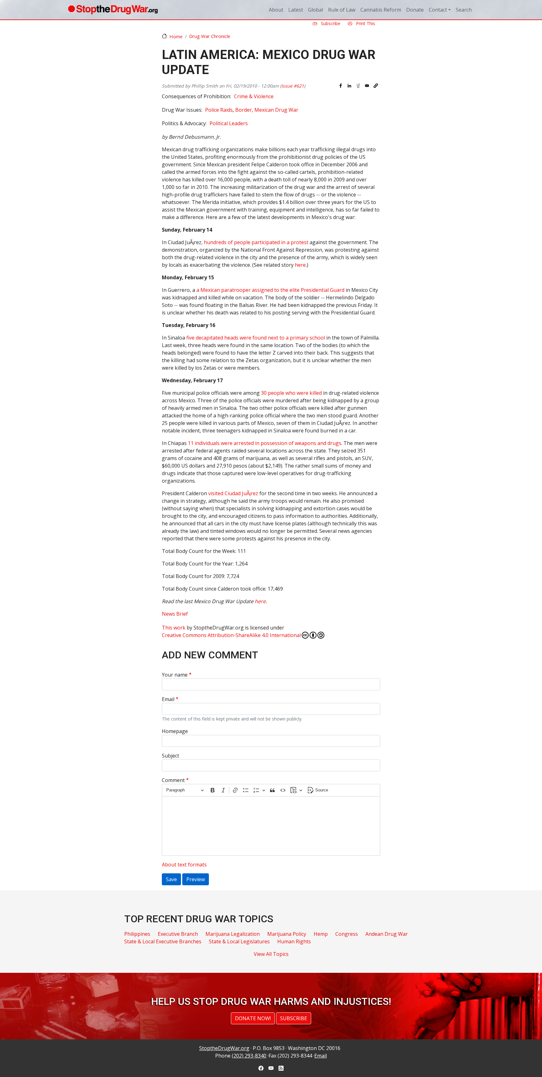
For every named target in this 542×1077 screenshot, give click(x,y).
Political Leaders (229, 123)
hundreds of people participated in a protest (256, 242)
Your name (175, 674)
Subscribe (330, 23)
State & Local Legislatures (239, 941)
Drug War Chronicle (209, 36)
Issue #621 (292, 86)
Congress (346, 933)
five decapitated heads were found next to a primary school (255, 337)
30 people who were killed (291, 392)
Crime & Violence (254, 96)
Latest (295, 9)
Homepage (175, 731)
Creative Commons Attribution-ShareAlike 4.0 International (231, 635)
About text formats (184, 864)
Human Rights (294, 941)
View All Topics (271, 954)
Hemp (321, 933)
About (276, 9)
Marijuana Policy (286, 933)
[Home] (113, 9)
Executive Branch (178, 933)
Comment (173, 780)
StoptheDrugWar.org (224, 1048)
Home (176, 36)
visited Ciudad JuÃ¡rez (233, 493)
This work (173, 627)
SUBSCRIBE (293, 1018)
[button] (376, 86)
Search (464, 9)
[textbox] (271, 826)
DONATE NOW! (253, 1018)
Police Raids (219, 109)
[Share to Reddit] (358, 86)
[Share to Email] (367, 86)
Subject (170, 755)
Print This (365, 23)
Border (243, 109)
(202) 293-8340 (249, 1055)
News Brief (175, 613)
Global (315, 9)
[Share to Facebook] (340, 86)
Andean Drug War (386, 933)
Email (168, 699)
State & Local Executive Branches (162, 941)
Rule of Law (341, 9)
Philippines (137, 933)
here (300, 264)
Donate (415, 9)
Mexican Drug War (276, 109)
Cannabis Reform (380, 9)
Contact (438, 9)
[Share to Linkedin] (349, 86)
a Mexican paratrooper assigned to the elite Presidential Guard (270, 290)
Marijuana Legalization (232, 933)
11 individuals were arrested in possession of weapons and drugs (264, 443)
